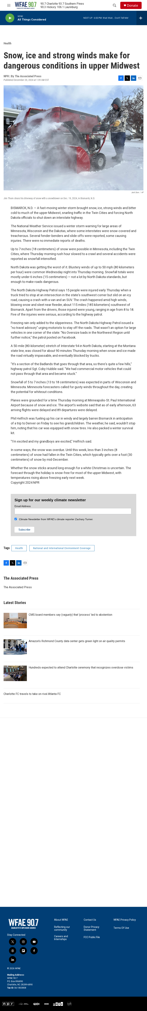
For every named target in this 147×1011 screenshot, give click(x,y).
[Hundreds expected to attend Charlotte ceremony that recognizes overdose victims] (15, 673)
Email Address (23, 506)
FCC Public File (92, 937)
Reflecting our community (62, 928)
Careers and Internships (61, 938)
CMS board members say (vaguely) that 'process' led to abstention (70, 614)
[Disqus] (73, 766)
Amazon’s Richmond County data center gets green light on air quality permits (77, 641)
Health (7, 43)
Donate (132, 5)
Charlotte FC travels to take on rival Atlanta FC (32, 694)
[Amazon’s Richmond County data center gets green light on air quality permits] (15, 647)
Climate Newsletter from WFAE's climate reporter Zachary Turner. (55, 519)
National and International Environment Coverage (62, 548)
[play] (10, 18)
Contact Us (90, 920)
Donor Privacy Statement (91, 928)
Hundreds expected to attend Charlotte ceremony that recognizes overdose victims (81, 667)
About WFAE (61, 920)
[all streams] (141, 18)
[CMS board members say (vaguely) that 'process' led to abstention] (15, 620)
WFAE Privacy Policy (124, 920)
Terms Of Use (121, 928)
